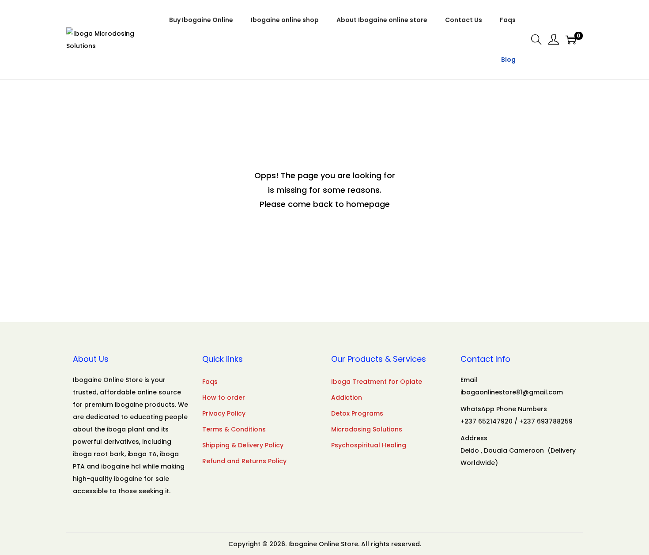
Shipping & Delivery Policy (242, 445)
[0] (571, 39)
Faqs (210, 381)
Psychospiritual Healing (368, 445)
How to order (223, 397)
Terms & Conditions (234, 429)
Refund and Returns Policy (244, 461)
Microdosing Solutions (366, 429)
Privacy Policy (223, 413)
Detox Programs (357, 413)
